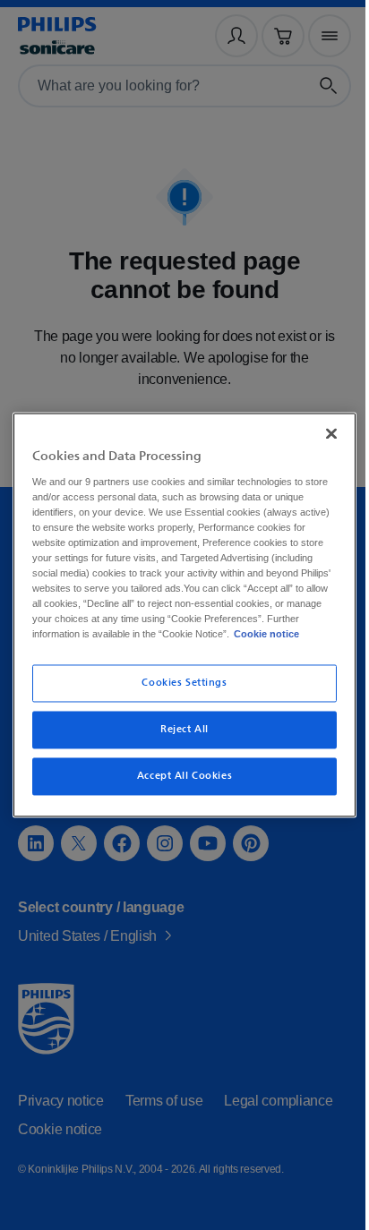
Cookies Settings (177, 683)
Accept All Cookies (177, 776)
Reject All (178, 730)
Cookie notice (263, 634)
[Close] (321, 433)
